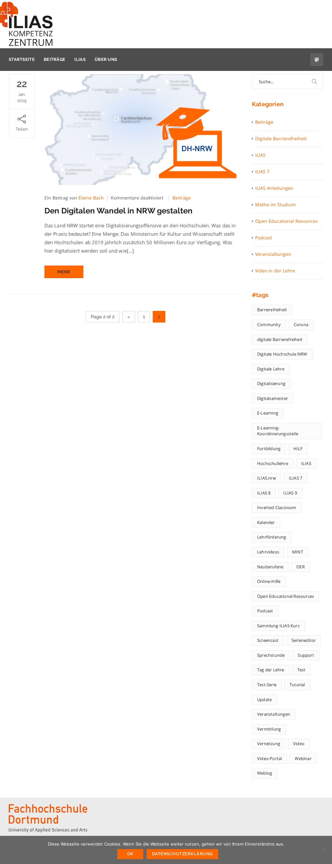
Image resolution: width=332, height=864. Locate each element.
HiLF (297, 448)
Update (264, 699)
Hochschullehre (272, 463)
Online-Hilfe (268, 581)
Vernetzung (268, 743)
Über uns (106, 59)
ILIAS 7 (262, 171)
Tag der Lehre (270, 670)
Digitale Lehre (270, 369)
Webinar (303, 758)
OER (300, 567)
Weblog (264, 773)
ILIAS (80, 59)
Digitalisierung (271, 383)
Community (269, 324)
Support (306, 655)
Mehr (63, 271)
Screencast (268, 640)
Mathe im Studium (275, 204)
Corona (301, 324)
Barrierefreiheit (272, 310)
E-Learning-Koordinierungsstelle (277, 431)
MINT (297, 552)
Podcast (263, 237)
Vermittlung (269, 729)
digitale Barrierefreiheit (279, 339)
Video (298, 743)
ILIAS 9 (290, 493)
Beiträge (54, 59)
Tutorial (297, 685)
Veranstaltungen (273, 254)
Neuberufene (270, 567)
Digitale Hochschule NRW (282, 354)
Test (301, 670)
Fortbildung (268, 448)
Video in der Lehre (275, 270)
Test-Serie (267, 685)
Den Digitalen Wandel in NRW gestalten (118, 210)
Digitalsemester (272, 398)
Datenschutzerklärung (182, 853)
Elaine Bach (91, 198)
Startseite (22, 59)
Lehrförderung (271, 537)
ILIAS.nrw (266, 478)
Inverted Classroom (276, 507)
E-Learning (267, 413)
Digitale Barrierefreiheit (281, 138)
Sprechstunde (271, 655)
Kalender (266, 522)
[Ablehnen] (324, 850)
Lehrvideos (268, 552)
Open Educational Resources (286, 221)
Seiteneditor (303, 640)
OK (130, 853)
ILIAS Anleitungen (274, 188)
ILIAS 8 (263, 493)
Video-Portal (269, 758)
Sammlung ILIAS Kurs (278, 626)
